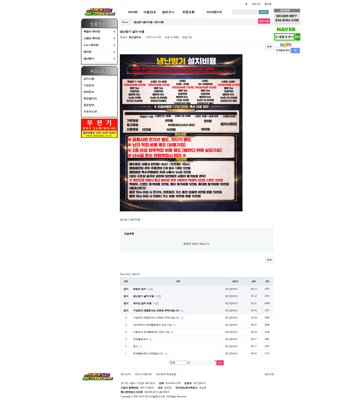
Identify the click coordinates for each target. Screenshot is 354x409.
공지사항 (89, 78)
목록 (269, 46)
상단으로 (269, 374)
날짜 (254, 281)
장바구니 (168, 12)
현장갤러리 (90, 98)
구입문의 (89, 85)
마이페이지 (214, 12)
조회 (267, 281)
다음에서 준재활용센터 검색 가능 (151, 332)
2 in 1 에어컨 (91, 44)
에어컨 (88, 51)
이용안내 (149, 12)
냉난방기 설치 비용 (144, 296)
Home (125, 22)
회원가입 (256, 3)
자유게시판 (90, 111)
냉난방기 (89, 58)
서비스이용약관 (143, 374)
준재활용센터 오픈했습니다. (149, 353)
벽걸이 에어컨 (92, 31)
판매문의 (89, 91)
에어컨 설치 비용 (142, 303)
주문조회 (188, 12)
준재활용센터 (141, 339)
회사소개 (125, 374)
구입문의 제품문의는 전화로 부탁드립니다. (156, 310)
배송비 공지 (140, 289)
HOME (133, 12)
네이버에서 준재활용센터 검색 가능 (152, 324)
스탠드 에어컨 (92, 38)
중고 (136, 346)
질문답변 (89, 104)
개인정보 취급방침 (166, 374)
